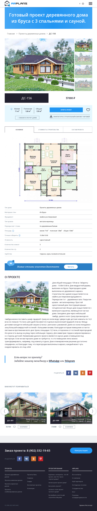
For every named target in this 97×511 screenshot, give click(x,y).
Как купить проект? (54, 486)
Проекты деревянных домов (32, 33)
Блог (73, 492)
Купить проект (66, 110)
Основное (19, 130)
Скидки (29, 481)
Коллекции (30, 488)
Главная (11, 33)
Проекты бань (32, 474)
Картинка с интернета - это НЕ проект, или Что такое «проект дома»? (58, 477)
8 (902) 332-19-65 (38, 450)
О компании (76, 478)
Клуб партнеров (77, 481)
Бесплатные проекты (34, 485)
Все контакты (76, 474)
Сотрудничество (77, 488)
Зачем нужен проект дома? (57, 482)
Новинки (30, 478)
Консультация (81, 450)
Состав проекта (78, 130)
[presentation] (4, 411)
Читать (71, 267)
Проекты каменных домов (13, 480)
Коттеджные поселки (79, 485)
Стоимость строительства (48, 130)
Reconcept (88, 505)
